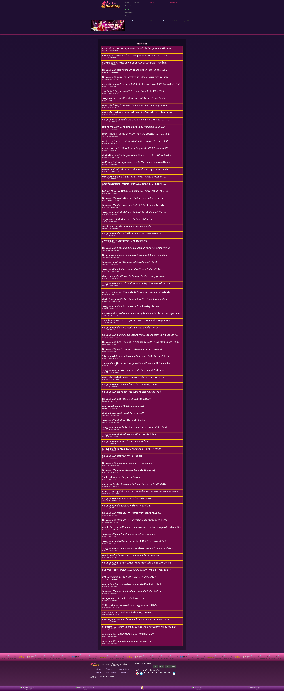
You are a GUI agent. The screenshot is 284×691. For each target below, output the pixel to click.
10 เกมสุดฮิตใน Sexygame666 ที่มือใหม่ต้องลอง (125, 241)
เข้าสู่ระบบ (152, 2)
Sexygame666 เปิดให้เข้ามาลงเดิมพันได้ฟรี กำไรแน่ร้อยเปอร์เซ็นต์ (134, 541)
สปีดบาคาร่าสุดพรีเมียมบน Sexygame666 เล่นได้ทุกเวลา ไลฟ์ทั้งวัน (134, 63)
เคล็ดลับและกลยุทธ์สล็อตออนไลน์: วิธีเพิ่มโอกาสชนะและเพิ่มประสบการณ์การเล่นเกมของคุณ (141, 491)
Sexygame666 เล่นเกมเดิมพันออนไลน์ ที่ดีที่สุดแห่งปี (127, 498)
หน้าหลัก (127, 2)
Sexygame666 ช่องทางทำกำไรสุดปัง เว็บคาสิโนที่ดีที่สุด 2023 (131, 513)
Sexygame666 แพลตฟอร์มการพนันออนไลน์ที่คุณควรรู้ (128, 470)
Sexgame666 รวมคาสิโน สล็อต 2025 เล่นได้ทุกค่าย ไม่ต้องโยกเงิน (134, 98)
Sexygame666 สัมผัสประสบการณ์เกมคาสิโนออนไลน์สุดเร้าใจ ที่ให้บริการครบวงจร (139, 335)
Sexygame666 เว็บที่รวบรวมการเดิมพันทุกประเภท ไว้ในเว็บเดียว (133, 349)
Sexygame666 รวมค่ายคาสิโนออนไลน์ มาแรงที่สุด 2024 (129, 384)
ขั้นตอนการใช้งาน (129, 6)
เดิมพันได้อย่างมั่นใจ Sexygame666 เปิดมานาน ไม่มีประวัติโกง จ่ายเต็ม (136, 155)
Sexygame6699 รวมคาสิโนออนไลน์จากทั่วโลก (125, 441)
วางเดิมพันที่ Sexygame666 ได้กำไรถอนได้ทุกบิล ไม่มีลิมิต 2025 (133, 91)
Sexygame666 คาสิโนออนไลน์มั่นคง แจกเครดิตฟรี (126, 399)
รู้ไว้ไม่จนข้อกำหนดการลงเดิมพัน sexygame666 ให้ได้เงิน (130, 605)
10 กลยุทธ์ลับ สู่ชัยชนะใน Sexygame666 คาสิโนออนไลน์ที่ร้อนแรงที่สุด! (136, 363)
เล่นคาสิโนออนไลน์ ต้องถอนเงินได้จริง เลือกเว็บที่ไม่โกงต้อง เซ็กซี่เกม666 (137, 112)
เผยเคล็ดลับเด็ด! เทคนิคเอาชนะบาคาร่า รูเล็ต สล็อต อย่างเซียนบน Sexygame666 (141, 313)
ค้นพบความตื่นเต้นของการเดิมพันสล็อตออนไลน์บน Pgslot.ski (131, 449)
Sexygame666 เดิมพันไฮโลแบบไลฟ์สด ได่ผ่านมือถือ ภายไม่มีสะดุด (134, 212)
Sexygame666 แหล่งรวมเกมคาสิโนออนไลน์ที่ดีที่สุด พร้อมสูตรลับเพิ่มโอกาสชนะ (140, 342)
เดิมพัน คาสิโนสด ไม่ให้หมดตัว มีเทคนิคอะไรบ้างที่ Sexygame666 (134, 127)
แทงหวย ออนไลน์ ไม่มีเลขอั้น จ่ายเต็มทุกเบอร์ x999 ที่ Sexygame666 (135, 148)
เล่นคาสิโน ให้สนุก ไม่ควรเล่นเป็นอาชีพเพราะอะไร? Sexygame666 (134, 105)
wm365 (161, 666)
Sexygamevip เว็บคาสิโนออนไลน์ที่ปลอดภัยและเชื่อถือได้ (129, 262)
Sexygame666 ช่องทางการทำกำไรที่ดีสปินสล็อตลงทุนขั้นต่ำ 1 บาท (134, 520)
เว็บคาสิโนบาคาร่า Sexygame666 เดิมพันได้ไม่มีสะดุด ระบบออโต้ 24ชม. (137, 48)
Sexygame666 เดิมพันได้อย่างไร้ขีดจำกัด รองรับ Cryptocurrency (133, 198)
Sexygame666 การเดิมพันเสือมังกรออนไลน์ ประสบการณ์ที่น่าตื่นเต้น (135, 427)
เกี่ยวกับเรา (127, 16)
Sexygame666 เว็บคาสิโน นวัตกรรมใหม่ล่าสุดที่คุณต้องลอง (130, 306)
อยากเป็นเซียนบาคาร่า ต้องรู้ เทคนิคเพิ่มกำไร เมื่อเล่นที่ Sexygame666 (136, 320)
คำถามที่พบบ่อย (128, 12)
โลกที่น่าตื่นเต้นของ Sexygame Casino (121, 477)
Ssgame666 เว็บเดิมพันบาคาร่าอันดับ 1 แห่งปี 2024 (127, 219)
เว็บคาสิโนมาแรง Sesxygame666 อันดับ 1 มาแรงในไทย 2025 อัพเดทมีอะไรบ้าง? (141, 84)
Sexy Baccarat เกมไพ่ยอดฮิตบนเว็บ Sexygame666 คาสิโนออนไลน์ (134, 255)
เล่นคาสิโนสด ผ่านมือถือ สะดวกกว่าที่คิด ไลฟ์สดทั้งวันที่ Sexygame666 (136, 134)
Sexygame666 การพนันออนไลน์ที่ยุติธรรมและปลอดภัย (128, 463)
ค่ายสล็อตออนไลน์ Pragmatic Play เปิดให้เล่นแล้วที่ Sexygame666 (134, 184)
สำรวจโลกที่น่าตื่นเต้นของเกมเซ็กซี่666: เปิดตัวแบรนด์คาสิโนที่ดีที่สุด (135, 484)
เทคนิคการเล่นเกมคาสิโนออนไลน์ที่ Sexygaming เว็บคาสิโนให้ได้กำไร (136, 292)
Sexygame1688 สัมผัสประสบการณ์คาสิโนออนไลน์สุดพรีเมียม (132, 269)
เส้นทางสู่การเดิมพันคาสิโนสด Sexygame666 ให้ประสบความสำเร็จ (134, 55)
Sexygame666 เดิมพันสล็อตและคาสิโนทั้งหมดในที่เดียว (129, 434)
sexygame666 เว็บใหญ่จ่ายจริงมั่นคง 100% (123, 598)
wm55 (167, 666)
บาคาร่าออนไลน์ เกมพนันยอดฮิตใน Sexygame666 (126, 612)
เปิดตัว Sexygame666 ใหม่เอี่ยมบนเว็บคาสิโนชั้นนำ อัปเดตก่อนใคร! (134, 299)
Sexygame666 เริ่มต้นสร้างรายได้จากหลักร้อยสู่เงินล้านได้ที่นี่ (131, 392)
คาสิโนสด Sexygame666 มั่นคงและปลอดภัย (123, 406)
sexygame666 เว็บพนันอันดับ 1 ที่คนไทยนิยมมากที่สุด (128, 634)
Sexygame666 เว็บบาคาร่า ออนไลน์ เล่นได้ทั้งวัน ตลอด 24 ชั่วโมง (134, 205)
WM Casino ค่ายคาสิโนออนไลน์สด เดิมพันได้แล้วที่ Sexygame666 (134, 177)
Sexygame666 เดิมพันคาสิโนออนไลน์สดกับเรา (124, 420)
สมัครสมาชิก (173, 2)
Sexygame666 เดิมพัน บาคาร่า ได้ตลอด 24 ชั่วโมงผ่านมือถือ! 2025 (134, 70)
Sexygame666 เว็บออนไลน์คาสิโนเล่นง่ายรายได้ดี (126, 505)
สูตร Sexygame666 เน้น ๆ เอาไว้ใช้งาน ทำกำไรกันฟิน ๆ (129, 577)
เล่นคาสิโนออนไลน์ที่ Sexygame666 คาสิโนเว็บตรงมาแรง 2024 (133, 377)
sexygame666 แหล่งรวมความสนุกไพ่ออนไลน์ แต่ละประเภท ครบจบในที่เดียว (139, 627)
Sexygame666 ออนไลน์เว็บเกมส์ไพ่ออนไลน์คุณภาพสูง (128, 534)
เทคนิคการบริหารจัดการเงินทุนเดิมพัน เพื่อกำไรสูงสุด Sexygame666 (135, 141)
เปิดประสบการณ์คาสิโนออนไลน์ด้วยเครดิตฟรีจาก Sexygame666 (133, 276)
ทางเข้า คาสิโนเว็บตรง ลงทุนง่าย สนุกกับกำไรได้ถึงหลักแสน (131, 555)
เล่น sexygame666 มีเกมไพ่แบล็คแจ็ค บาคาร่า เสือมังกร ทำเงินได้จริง (135, 619)
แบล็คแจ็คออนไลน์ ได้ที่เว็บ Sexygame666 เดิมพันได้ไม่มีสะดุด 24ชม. (135, 191)
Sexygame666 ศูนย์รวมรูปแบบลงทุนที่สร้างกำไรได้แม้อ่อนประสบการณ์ (136, 563)
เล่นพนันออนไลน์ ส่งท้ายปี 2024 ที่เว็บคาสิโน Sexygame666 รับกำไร (135, 169)
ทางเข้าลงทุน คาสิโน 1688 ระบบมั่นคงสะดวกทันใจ (126, 226)
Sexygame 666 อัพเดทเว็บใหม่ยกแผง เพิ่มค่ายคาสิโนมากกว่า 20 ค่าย (135, 119)
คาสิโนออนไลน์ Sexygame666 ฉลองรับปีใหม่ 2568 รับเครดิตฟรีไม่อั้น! (136, 162)
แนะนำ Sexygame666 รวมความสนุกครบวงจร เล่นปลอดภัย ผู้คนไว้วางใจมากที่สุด (141, 527)
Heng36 (173, 666)
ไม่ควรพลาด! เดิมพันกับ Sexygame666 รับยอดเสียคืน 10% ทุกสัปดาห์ (135, 356)
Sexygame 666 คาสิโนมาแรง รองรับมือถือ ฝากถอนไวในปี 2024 (133, 370)
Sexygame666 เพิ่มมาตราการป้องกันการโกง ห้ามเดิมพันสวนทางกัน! (135, 77)
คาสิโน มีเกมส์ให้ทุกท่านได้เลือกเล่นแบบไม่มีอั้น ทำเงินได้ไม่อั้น (132, 584)
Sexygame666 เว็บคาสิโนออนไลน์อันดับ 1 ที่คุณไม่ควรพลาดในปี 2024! (136, 283)
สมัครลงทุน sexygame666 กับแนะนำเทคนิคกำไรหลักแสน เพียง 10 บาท (136, 570)
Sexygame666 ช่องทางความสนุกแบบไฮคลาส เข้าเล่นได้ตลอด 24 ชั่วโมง (137, 548)
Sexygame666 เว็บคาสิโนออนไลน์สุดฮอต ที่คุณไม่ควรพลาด (131, 327)
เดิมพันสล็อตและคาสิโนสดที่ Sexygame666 (123, 413)
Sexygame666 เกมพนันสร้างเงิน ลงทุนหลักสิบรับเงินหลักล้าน (131, 591)
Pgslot (155, 666)
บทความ (126, 9)
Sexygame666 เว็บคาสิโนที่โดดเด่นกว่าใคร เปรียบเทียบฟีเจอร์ (132, 233)
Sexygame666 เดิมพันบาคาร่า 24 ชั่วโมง (122, 456)
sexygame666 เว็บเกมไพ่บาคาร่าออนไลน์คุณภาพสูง (127, 641)
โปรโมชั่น (136, 2)
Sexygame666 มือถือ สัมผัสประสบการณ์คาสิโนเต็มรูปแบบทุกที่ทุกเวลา (136, 248)
